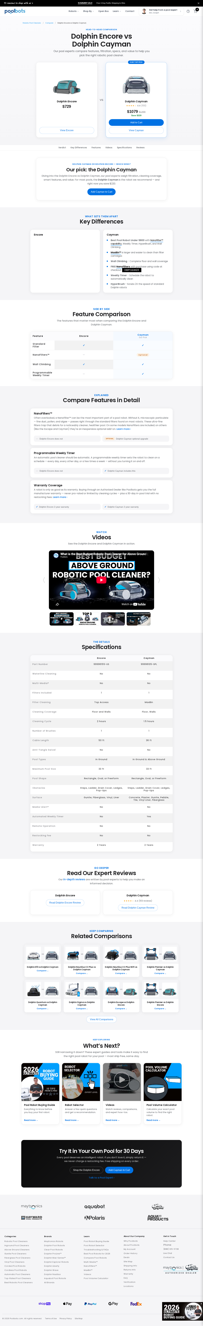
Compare (49, 23)
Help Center (169, 1241)
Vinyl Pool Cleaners (14, 1262)
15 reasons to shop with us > (18, 3)
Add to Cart (136, 122)
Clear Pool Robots (53, 1249)
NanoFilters (123, 266)
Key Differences (79, 147)
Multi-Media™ (91, 1262)
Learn (116, 11)
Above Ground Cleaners (17, 1249)
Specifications (124, 147)
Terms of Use (51, 1319)
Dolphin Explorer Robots (56, 1262)
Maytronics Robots (53, 1241)
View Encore (67, 130)
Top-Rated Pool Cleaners (17, 1278)
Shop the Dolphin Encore (86, 1170)
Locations (129, 1286)
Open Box (103, 11)
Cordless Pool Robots (15, 1270)
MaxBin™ (116, 252)
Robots (73, 11)
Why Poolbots (131, 1241)
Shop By (87, 11)
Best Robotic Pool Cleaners (18, 1282)
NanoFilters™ (90, 1266)
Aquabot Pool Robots (55, 1278)
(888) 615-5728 (171, 1249)
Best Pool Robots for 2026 (97, 1253)
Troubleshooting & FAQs (96, 1249)
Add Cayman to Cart (101, 192)
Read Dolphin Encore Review (65, 902)
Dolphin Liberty (51, 1266)
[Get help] (188, 11)
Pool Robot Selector (94, 1245)
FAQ (126, 1278)
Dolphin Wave (51, 1270)
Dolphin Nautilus (52, 1274)
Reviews (140, 147)
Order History (130, 1253)
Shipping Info (130, 1265)
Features (96, 147)
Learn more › (124, 429)
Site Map (128, 1261)
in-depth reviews (74, 879)
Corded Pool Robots (14, 1266)
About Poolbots (132, 1245)
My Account (130, 1249)
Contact (129, 11)
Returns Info (130, 1269)
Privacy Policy (66, 1319)
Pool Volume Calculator (96, 1278)
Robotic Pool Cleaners (32, 23)
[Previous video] (44, 580)
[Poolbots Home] (15, 11)
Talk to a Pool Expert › (101, 1177)
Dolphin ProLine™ (53, 1253)
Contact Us (169, 1257)
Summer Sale (85, 3)
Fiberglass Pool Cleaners (17, 1257)
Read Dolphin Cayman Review (138, 907)
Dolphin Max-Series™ (55, 1257)
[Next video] (158, 580)
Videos (108, 147)
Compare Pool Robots (95, 1257)
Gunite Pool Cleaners (15, 1253)
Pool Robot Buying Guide (96, 1241)
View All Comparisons (101, 1019)
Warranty (128, 1273)
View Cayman (136, 130)
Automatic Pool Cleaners (17, 1274)
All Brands (49, 1282)
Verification (130, 1282)
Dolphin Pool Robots (54, 1245)
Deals (127, 1257)
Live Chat (167, 1253)
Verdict (62, 147)
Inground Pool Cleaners (16, 1245)
